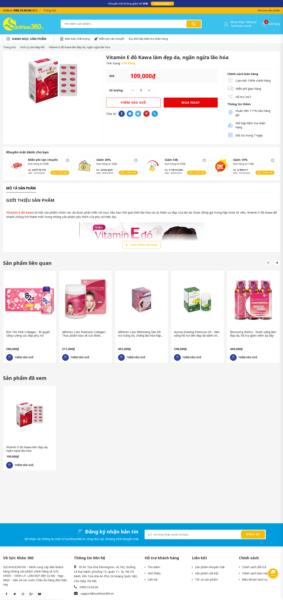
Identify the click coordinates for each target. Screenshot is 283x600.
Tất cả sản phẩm (206, 579)
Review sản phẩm (269, 10)
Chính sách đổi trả (254, 567)
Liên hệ (152, 579)
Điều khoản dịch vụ (255, 579)
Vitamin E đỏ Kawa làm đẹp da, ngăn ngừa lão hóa (27, 449)
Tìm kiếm (154, 567)
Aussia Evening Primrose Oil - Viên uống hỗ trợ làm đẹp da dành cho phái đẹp (197, 333)
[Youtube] (39, 594)
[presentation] (6, 3)
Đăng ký (253, 534)
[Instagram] (23, 594)
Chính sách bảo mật (255, 573)
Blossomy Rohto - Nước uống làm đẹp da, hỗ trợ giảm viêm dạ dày (253, 333)
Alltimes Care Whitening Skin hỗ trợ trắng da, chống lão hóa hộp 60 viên (139, 333)
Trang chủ (50, 10)
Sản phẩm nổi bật (207, 573)
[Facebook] (6, 594)
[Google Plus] (31, 594)
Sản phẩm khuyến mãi (210, 567)
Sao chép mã (60, 172)
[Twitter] (14, 594)
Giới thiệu (154, 573)
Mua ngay (162, 3)
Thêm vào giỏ (133, 102)
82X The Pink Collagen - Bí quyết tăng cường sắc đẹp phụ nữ (28, 333)
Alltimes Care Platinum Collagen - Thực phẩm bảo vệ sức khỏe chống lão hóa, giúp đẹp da (84, 333)
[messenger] (130, 114)
